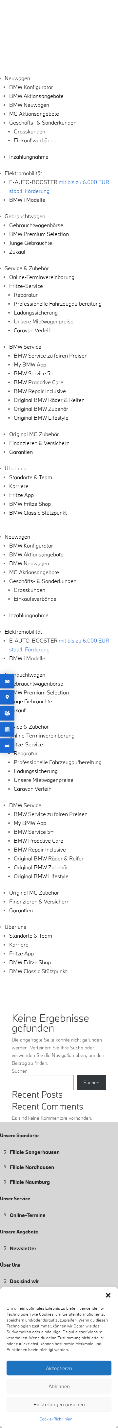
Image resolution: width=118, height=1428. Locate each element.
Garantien (21, 451)
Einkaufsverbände (35, 140)
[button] (108, 1295)
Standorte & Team (30, 477)
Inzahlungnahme (29, 156)
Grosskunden (29, 131)
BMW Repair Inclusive (40, 390)
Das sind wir (24, 1281)
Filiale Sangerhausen (35, 1152)
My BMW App (30, 364)
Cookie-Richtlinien (55, 1418)
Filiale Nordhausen (32, 1166)
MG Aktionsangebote (34, 113)
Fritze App (21, 494)
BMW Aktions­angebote (36, 95)
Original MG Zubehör (34, 434)
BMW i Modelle (27, 199)
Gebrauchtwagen (25, 216)
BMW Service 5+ (34, 373)
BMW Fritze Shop (30, 503)
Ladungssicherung (36, 312)
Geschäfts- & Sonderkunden (42, 122)
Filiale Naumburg (30, 1182)
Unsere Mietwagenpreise (43, 321)
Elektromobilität (23, 173)
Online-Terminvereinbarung (41, 276)
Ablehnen (59, 1386)
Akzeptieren (59, 1368)
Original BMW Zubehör (41, 408)
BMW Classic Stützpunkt (38, 512)
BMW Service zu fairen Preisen (51, 355)
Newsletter (23, 1248)
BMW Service (25, 346)
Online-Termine (28, 1214)
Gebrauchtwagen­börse (36, 225)
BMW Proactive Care (38, 382)
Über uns (15, 468)
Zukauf (17, 251)
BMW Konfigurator (31, 86)
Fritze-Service (26, 285)
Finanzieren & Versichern (39, 442)
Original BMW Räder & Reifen (49, 399)
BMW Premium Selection (39, 233)
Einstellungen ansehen (59, 1404)
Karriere (19, 485)
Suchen (20, 1071)
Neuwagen (17, 78)
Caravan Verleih (32, 330)
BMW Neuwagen (29, 104)
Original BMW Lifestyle (41, 417)
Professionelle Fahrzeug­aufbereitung (58, 303)
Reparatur (26, 294)
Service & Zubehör (27, 268)
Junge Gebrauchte (30, 242)
